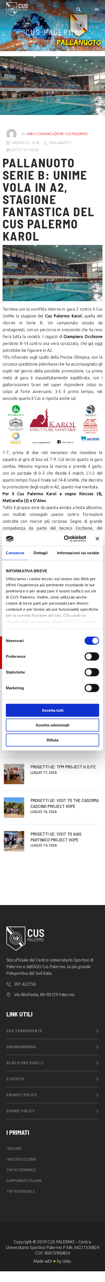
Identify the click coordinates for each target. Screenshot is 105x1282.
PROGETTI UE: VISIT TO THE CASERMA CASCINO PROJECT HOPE (65, 803)
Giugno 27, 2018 (25, 143)
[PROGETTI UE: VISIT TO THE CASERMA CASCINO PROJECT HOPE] (14, 807)
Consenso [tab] (15, 552)
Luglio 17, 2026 (44, 772)
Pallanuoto (60, 143)
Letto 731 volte (24, 150)
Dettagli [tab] (41, 552)
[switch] (92, 656)
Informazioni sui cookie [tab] (78, 552)
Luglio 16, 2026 (44, 812)
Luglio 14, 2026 (44, 845)
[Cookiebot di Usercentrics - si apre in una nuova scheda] (65, 538)
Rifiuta (52, 740)
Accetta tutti (52, 710)
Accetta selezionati (52, 725)
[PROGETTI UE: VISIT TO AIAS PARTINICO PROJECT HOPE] (14, 841)
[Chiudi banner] (97, 539)
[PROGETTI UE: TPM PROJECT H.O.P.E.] (14, 774)
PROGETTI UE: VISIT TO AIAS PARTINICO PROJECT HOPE (56, 836)
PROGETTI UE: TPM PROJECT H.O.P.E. (64, 766)
